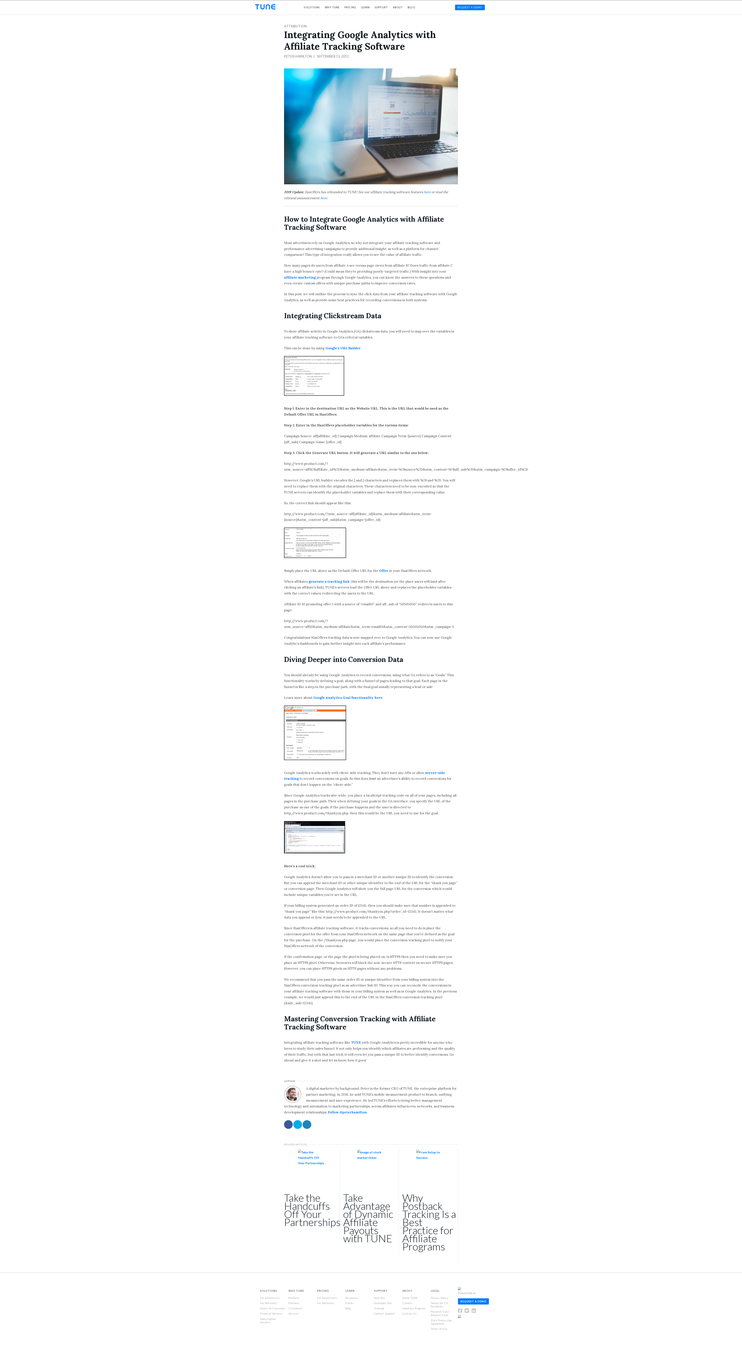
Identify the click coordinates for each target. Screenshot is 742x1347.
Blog (348, 1308)
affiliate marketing (300, 277)
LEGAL (435, 1290)
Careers (407, 1303)
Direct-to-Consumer (272, 1308)
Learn (350, 1290)
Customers (295, 1308)
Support (381, 1290)
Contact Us (409, 1313)
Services (293, 1313)
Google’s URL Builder (343, 348)
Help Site (379, 1297)
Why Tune (296, 1290)
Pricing (323, 1290)
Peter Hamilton (298, 56)
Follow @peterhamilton (347, 1112)
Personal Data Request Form (440, 1313)
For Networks (268, 1303)
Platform (293, 1297)
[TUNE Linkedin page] (474, 1311)
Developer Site (383, 1303)
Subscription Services (268, 1320)
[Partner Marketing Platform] (265, 6)
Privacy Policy (439, 1297)
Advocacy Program (413, 1308)
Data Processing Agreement (441, 1322)
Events (349, 1303)
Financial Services (271, 1313)
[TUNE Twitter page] (468, 1311)
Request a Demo (473, 1301)
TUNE (356, 1042)
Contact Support (384, 1313)
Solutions (268, 1290)
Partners (294, 1303)
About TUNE (410, 1297)
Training (379, 1308)
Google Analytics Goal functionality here (347, 698)
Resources (351, 1297)
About (407, 1290)
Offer (383, 571)
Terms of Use (439, 1328)
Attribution (295, 26)
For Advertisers (270, 1297)
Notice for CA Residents (439, 1305)
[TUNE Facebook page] (461, 1311)
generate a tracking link (329, 581)
